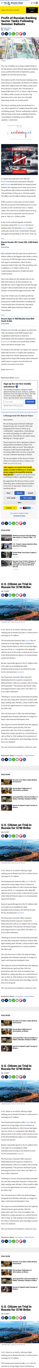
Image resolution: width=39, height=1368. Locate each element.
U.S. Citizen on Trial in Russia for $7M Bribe (16, 585)
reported (20, 672)
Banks (17, 378)
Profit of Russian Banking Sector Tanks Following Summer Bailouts (19, 21)
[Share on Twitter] (6, 33)
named (27, 641)
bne (12, 369)
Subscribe (30, 402)
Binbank (7, 184)
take (4, 182)
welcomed (7, 342)
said (34, 689)
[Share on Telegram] (10, 33)
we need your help (14, 463)
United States (29, 755)
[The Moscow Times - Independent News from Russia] (13, 3)
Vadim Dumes (7, 28)
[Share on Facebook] (2, 33)
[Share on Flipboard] (20, 33)
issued (24, 228)
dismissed (22, 225)
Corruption (19, 755)
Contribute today (32, 10)
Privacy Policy (19, 405)
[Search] (34, 3)
